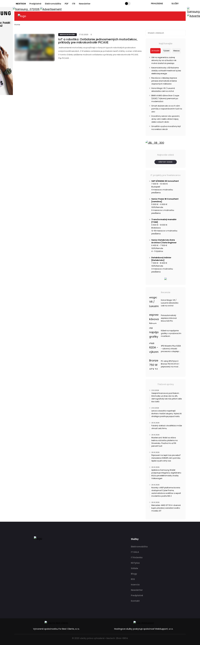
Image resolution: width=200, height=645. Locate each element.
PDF (66, 3)
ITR (73, 3)
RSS (133, 579)
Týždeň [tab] (166, 50)
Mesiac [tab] (176, 50)
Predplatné (35, 3)
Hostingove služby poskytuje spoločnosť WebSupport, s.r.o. (143, 628)
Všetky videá (166, 162)
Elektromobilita (53, 3)
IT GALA (135, 552)
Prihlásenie (157, 3)
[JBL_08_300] (166, 143)
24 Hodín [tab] (155, 50)
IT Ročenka (136, 557)
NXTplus (135, 562)
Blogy (134, 573)
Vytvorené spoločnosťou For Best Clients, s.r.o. (56, 628)
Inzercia (135, 584)
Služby (175, 3)
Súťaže (134, 568)
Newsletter (84, 3)
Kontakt (135, 600)
